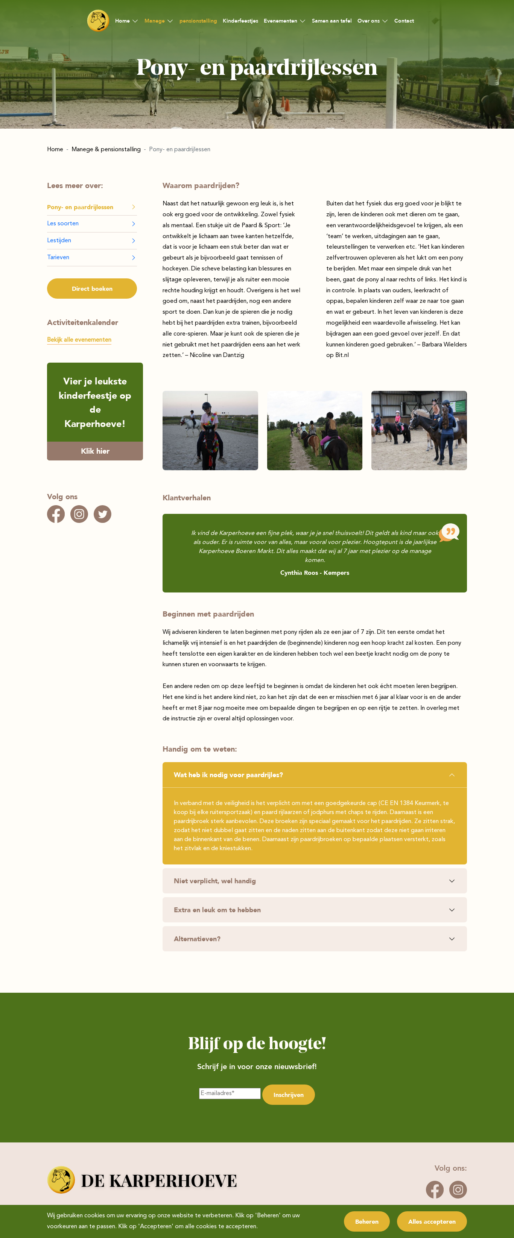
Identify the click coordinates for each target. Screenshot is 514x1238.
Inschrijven (289, 1095)
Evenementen (280, 21)
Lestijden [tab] (59, 241)
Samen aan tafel (332, 21)
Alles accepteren (432, 1221)
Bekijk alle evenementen (79, 340)
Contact (404, 21)
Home (122, 21)
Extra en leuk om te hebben (217, 909)
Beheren (367, 1221)
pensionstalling (198, 21)
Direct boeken (92, 288)
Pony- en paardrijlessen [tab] (80, 207)
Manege (154, 21)
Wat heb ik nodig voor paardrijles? (228, 774)
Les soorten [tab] (63, 224)
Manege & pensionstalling (106, 150)
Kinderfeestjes (240, 21)
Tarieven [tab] (58, 258)
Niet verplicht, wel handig (215, 880)
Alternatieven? (197, 938)
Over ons (368, 21)
